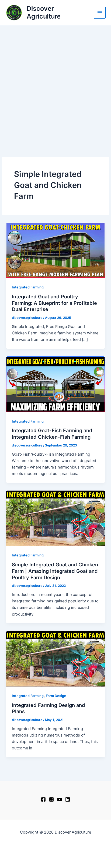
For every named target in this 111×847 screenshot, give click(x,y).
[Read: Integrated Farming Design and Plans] (55, 658)
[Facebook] (43, 799)
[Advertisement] (55, 83)
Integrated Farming (28, 287)
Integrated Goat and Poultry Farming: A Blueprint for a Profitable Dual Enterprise (54, 303)
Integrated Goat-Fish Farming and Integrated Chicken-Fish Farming (52, 433)
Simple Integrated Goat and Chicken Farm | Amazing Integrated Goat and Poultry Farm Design (55, 571)
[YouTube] (59, 799)
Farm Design (56, 696)
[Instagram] (51, 799)
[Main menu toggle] (100, 13)
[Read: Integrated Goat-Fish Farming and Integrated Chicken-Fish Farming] (55, 384)
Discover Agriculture (44, 12)
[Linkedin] (67, 799)
